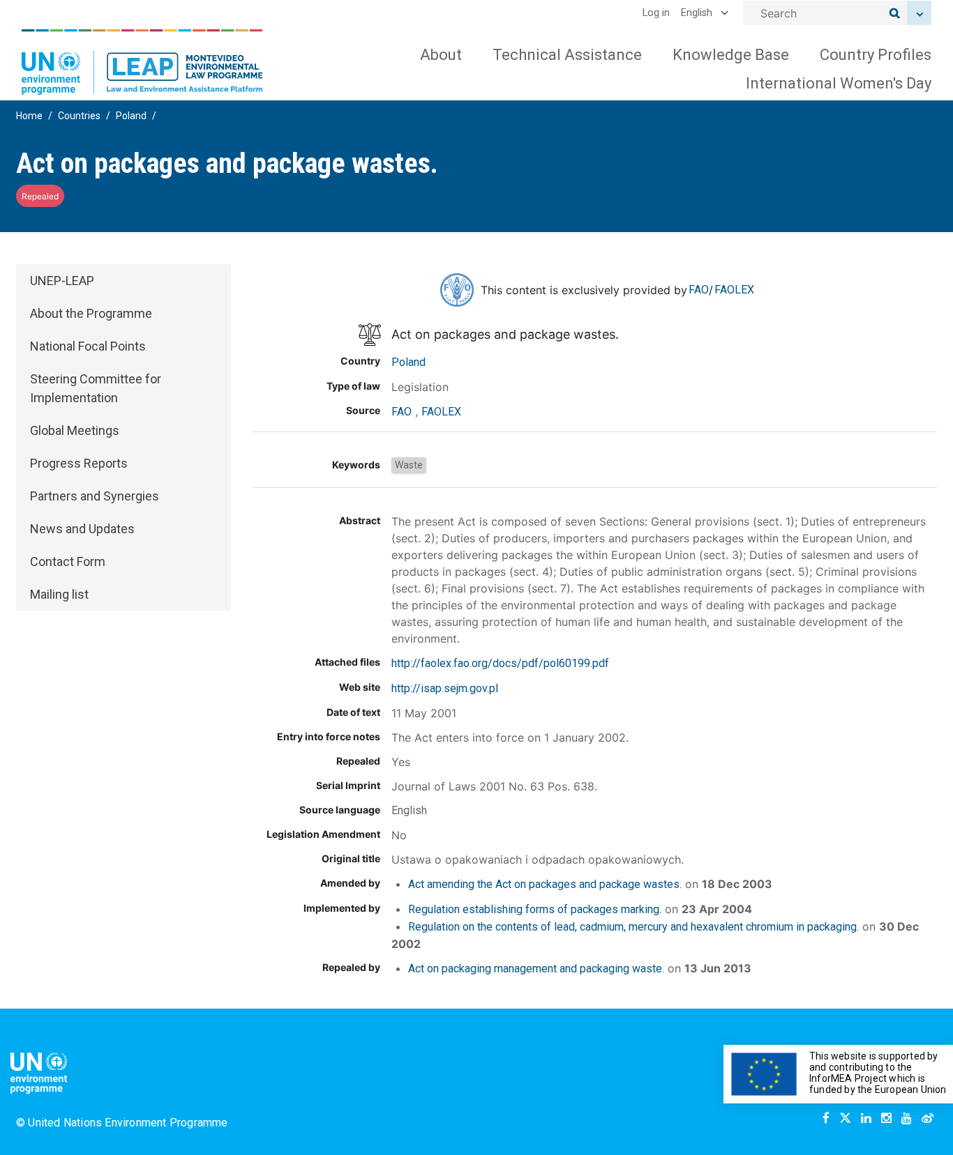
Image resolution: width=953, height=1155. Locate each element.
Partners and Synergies (94, 496)
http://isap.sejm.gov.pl (444, 688)
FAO (699, 289)
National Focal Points (88, 346)
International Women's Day (838, 83)
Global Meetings (74, 430)
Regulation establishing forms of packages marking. (534, 909)
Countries (79, 115)
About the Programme (91, 313)
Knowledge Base (731, 54)
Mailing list (59, 594)
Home (29, 115)
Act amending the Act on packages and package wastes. (545, 884)
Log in (656, 13)
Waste (409, 465)
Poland (131, 115)
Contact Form (67, 561)
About (441, 54)
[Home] (142, 62)
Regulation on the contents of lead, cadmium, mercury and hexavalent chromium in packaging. (633, 926)
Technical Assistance (567, 54)
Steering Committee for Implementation (95, 388)
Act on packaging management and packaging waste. (536, 968)
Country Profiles (875, 54)
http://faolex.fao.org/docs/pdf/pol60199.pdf (500, 663)
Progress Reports (79, 463)
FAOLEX (734, 289)
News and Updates (82, 528)
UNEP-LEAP (62, 280)
